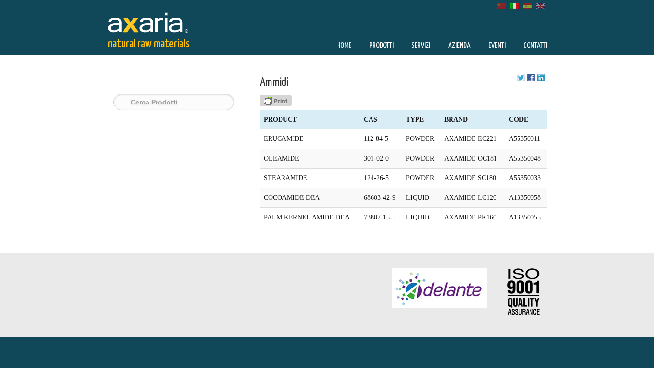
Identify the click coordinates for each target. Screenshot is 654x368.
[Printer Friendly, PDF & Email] (276, 104)
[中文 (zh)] (501, 5)
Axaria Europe (155, 21)
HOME (344, 45)
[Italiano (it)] (514, 5)
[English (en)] (540, 5)
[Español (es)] (527, 5)
